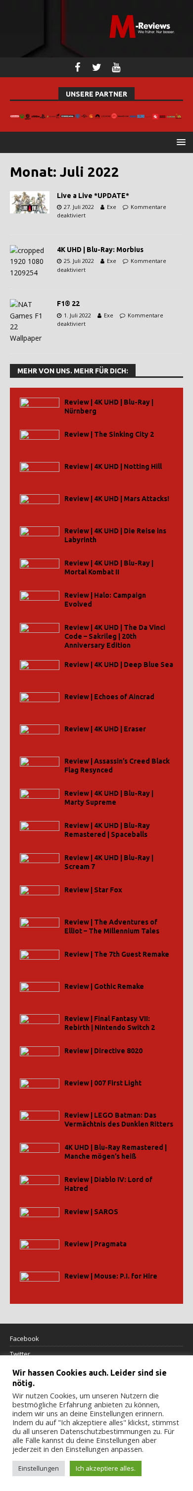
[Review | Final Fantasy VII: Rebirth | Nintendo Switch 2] (39, 1025)
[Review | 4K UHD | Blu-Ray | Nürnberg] (39, 409)
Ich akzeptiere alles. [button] (106, 1468)
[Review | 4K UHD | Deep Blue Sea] (39, 671)
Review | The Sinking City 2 (109, 434)
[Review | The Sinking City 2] (39, 441)
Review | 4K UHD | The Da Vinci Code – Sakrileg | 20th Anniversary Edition (114, 636)
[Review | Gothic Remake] (39, 993)
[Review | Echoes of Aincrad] (39, 703)
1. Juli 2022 (77, 315)
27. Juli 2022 (79, 206)
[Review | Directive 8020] (39, 1057)
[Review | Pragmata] (39, 1250)
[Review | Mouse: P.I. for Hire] (39, 1283)
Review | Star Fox (93, 890)
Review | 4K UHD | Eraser (105, 729)
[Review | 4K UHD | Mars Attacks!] (39, 505)
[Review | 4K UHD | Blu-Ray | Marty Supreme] (39, 800)
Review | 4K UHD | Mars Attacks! (116, 499)
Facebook (24, 1338)
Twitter (20, 1353)
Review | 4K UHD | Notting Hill (113, 466)
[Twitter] (96, 67)
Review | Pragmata (95, 1244)
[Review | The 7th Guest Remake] (39, 961)
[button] (179, 142)
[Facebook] (77, 67)
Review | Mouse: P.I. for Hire (110, 1276)
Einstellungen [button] (38, 1468)
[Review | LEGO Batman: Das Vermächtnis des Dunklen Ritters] (39, 1122)
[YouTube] (116, 67)
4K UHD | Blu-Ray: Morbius (100, 250)
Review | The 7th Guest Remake (116, 954)
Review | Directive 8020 (103, 1051)
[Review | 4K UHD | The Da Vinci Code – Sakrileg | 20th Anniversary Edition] (39, 634)
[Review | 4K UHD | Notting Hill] (39, 473)
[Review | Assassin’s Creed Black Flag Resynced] (39, 768)
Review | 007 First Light (103, 1083)
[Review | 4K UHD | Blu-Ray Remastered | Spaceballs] (39, 832)
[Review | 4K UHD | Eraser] (39, 735)
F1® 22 (68, 304)
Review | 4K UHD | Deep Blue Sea (118, 664)
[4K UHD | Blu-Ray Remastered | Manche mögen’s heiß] (39, 1154)
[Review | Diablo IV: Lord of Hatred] (39, 1186)
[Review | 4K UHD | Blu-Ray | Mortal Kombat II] (39, 570)
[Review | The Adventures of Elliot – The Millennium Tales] (39, 929)
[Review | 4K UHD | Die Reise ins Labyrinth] (39, 537)
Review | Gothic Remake (104, 986)
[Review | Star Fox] (39, 896)
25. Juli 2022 (79, 260)
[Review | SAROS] (39, 1218)
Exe (111, 206)
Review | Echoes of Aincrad (109, 697)
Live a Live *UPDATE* (93, 196)
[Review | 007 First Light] (39, 1090)
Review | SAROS (91, 1212)
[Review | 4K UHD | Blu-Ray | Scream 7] (39, 864)
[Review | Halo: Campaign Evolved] (39, 602)
